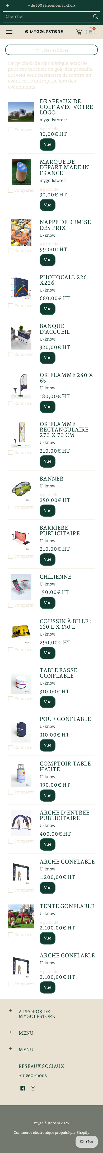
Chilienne (55, 576)
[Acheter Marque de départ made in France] (21, 172)
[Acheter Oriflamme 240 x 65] (21, 385)
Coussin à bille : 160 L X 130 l (65, 624)
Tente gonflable (67, 906)
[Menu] (8, 32)
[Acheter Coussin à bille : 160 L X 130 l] (21, 631)
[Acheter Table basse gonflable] (21, 680)
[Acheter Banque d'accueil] (21, 336)
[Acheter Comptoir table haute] (21, 774)
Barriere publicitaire (60, 530)
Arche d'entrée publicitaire (65, 815)
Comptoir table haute (65, 766)
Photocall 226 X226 (63, 280)
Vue (48, 308)
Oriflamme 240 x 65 (66, 378)
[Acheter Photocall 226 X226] (21, 287)
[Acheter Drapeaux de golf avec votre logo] (21, 112)
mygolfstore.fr (53, 119)
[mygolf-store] (43, 32)
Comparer (24, 130)
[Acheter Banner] (21, 489)
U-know (47, 235)
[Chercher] (96, 17)
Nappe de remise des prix (65, 225)
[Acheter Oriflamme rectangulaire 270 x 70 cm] (21, 434)
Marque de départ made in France (64, 167)
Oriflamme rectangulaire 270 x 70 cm (64, 430)
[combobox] (47, 17)
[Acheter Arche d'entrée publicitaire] (21, 823)
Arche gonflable (67, 861)
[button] (78, 32)
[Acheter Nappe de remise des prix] (21, 232)
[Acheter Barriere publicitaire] (21, 538)
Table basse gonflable (58, 673)
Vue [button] (48, 144)
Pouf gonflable (65, 719)
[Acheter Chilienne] (21, 587)
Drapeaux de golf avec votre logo (66, 107)
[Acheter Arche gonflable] (21, 872)
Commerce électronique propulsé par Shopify (51, 1132)
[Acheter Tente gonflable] (21, 916)
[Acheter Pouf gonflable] (21, 729)
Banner (52, 478)
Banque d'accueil (55, 329)
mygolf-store (45, 1123)
